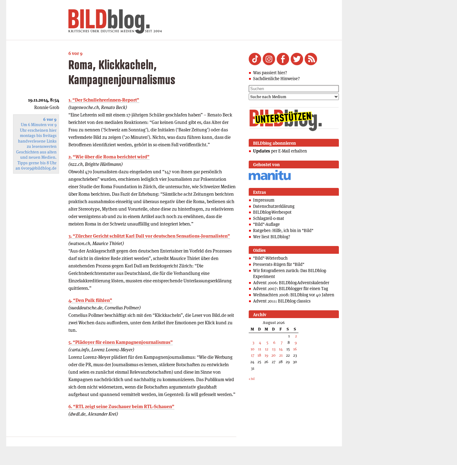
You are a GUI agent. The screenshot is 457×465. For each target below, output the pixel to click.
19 (266, 355)
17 (252, 355)
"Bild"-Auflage (266, 224)
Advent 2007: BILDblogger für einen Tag (290, 288)
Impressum (264, 200)
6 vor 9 (75, 53)
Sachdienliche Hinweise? (276, 78)
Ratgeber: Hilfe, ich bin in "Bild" (283, 230)
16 (295, 349)
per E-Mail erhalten (280, 151)
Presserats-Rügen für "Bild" (278, 264)
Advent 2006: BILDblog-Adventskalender (291, 282)
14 (281, 349)
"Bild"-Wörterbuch (270, 258)
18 (259, 355)
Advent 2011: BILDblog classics (282, 301)
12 (266, 349)
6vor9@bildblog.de (39, 168)
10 (252, 349)
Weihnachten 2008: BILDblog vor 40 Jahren (293, 295)
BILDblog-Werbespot (272, 212)
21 (281, 355)
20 (273, 355)
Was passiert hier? (270, 72)
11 (259, 349)
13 (273, 349)
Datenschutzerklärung (273, 206)
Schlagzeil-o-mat (268, 218)
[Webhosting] (270, 179)
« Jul (252, 379)
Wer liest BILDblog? (271, 236)
